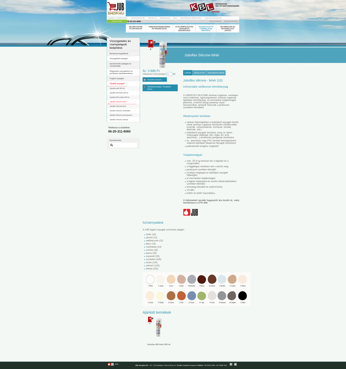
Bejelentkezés (231, 21)
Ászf (175, 18)
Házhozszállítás (138, 18)
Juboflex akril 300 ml (117, 88)
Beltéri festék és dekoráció (136, 28)
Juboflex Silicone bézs (118, 106)
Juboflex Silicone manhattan (120, 111)
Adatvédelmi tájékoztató (191, 18)
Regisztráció (215, 21)
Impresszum (165, 18)
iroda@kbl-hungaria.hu (189, 365)
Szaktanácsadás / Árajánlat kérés (159, 88)
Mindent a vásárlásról (118, 18)
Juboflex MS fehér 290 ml (119, 93)
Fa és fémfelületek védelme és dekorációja (184, 29)
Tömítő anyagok (117, 83)
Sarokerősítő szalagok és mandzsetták (120, 65)
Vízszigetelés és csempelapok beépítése (206, 29)
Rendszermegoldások (119, 53)
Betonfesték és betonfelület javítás (227, 29)
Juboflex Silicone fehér (118, 102)
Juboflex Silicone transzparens (121, 115)
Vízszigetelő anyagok (119, 58)
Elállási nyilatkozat (213, 18)
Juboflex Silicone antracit (119, 120)
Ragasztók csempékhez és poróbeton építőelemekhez (121, 72)
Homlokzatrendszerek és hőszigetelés (159, 28)
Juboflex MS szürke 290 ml (119, 97)
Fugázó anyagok (117, 78)
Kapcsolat (152, 18)
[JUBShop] (116, 8)
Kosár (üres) (117, 21)
